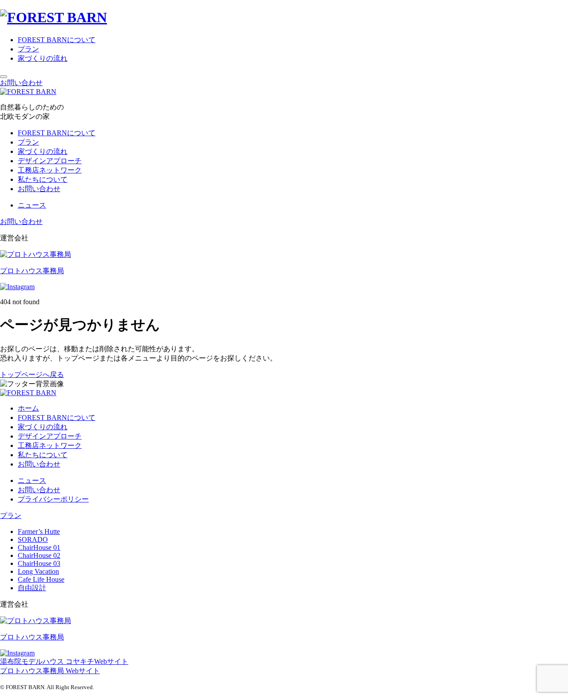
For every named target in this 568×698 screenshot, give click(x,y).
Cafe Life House (41, 579)
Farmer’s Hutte (39, 531)
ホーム (28, 408)
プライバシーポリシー (53, 499)
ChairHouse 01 (39, 547)
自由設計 (32, 588)
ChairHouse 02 (39, 555)
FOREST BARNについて (56, 39)
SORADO (33, 539)
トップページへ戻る (32, 374)
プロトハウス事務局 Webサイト (50, 670)
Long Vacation (38, 571)
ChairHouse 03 (39, 563)
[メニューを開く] (3, 76)
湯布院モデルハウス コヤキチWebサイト (64, 661)
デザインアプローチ (50, 161)
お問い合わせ (21, 82)
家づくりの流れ (42, 58)
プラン (28, 49)
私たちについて (42, 179)
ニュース (32, 205)
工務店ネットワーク (50, 170)
